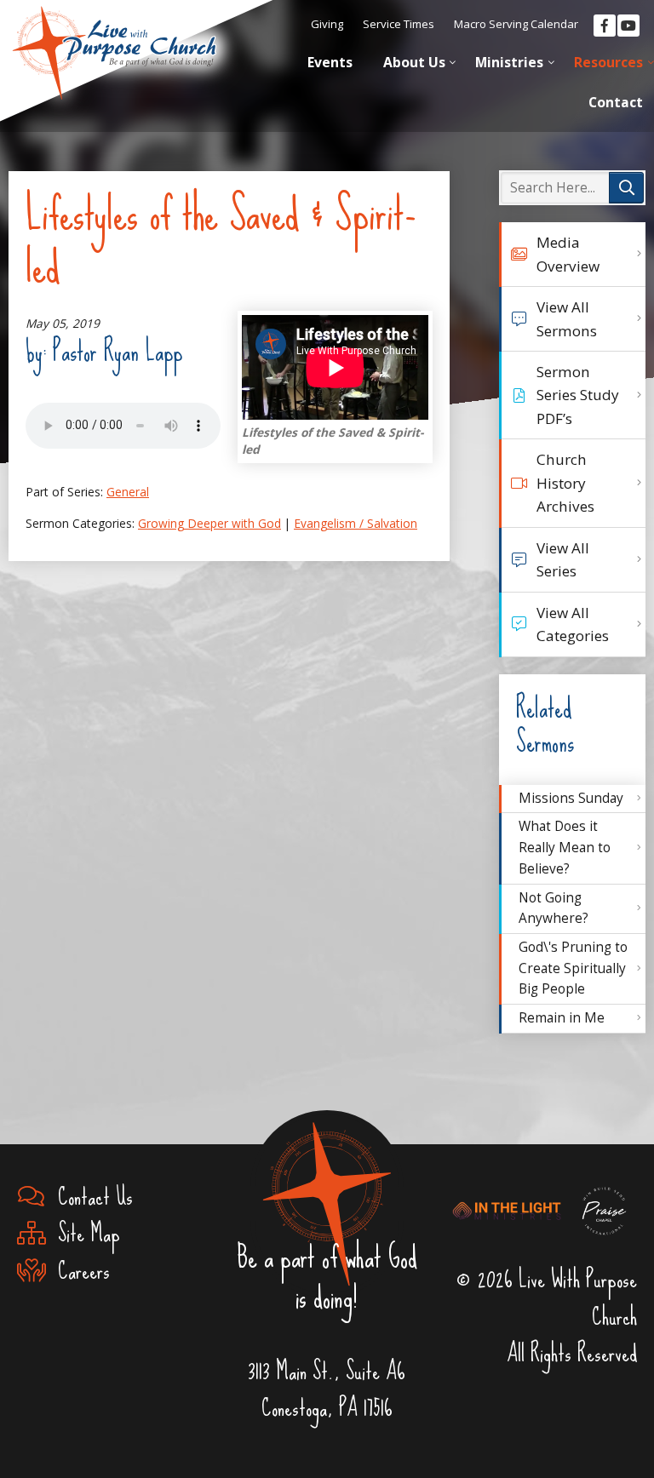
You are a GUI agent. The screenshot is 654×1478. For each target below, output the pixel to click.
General (127, 492)
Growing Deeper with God (209, 523)
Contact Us (89, 1196)
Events (330, 62)
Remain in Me (562, 1018)
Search (626, 187)
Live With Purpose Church (115, 42)
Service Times (398, 24)
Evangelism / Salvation (355, 523)
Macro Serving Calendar (516, 24)
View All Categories (572, 624)
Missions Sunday (571, 798)
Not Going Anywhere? (553, 908)
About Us (414, 62)
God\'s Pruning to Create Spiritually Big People (573, 968)
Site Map (83, 1233)
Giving (327, 24)
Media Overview (568, 253)
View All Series (562, 559)
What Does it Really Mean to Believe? (565, 847)
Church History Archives (565, 483)
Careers (78, 1270)
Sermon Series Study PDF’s (577, 395)
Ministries (509, 62)
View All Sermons (566, 318)
